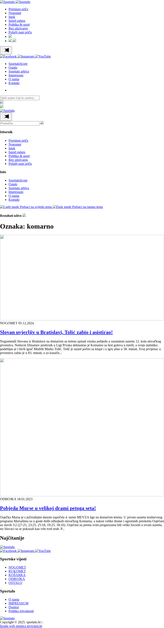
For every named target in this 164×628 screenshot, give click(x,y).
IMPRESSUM (18, 603)
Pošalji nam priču (20, 32)
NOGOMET (17, 567)
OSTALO (15, 583)
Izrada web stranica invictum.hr (21, 626)
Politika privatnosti (21, 611)
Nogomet (15, 13)
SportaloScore (18, 63)
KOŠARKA (17, 575)
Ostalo (13, 67)
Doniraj (14, 607)
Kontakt (14, 83)
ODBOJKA (17, 579)
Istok (12, 17)
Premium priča (18, 9)
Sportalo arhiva (19, 71)
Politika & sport (19, 24)
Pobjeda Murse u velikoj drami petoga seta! (48, 508)
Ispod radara (17, 20)
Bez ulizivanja (18, 28)
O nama (14, 79)
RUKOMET (17, 571)
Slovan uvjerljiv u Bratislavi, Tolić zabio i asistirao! (56, 332)
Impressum (16, 75)
